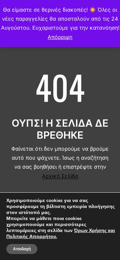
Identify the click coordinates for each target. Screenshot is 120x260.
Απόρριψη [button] (60, 37)
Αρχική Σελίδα (60, 176)
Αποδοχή (22, 249)
